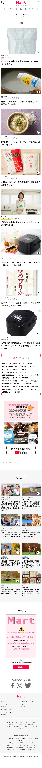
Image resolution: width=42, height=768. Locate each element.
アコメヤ (6, 378)
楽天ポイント (24, 386)
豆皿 (17, 366)
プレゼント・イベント (27, 701)
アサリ (33, 366)
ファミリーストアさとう (11, 381)
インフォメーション (30, 722)
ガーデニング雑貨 (20, 369)
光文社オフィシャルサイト (13, 726)
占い (22, 704)
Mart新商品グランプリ (11, 389)
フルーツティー (22, 375)
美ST (18, 740)
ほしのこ (23, 364)
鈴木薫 (17, 392)
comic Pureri (15, 745)
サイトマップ (21, 728)
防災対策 (14, 364)
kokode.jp (10, 747)
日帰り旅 (28, 384)
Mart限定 (6, 386)
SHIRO (25, 378)
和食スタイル (12, 743)
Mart (36, 738)
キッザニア (25, 389)
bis (24, 740)
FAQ (21, 722)
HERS (30, 738)
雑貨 (21, 9)
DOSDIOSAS (7, 383)
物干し (34, 389)
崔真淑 (15, 386)
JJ (4, 738)
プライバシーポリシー (29, 726)
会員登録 (20, 724)
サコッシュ (7, 369)
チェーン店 (18, 384)
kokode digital (21, 749)
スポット (3, 707)
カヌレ (5, 364)
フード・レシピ (34, 9)
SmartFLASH (29, 743)
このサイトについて (12, 722)
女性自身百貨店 (31, 747)
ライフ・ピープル (6, 712)
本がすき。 (36, 745)
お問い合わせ (11, 724)
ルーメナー (25, 381)
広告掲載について (29, 724)
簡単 (30, 364)
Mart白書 (3, 714)
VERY (17, 738)
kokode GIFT (31, 749)
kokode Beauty (20, 747)
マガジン (10, 9)
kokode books (10, 749)
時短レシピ (7, 392)
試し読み (21, 667)
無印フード (16, 378)
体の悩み (35, 386)
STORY (24, 738)
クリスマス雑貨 (8, 372)
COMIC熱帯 (6, 745)
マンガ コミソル (26, 745)
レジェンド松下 (8, 366)
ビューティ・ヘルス (6, 709)
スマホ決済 (34, 375)
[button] (1, 8)
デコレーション (22, 372)
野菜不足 (25, 366)
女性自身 (21, 743)
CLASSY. (11, 738)
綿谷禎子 (35, 381)
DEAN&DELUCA (8, 375)
